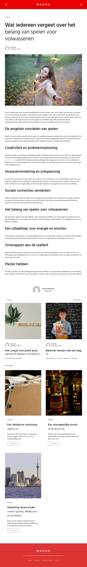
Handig (7, 17)
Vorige (9, 300)
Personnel (13, 47)
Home (30, 560)
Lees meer (13, 444)
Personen (73, 359)
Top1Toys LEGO (10, 160)
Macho (44, 4)
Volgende (76, 300)
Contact (37, 560)
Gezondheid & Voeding (13, 359)
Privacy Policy (48, 560)
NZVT (57, 560)
